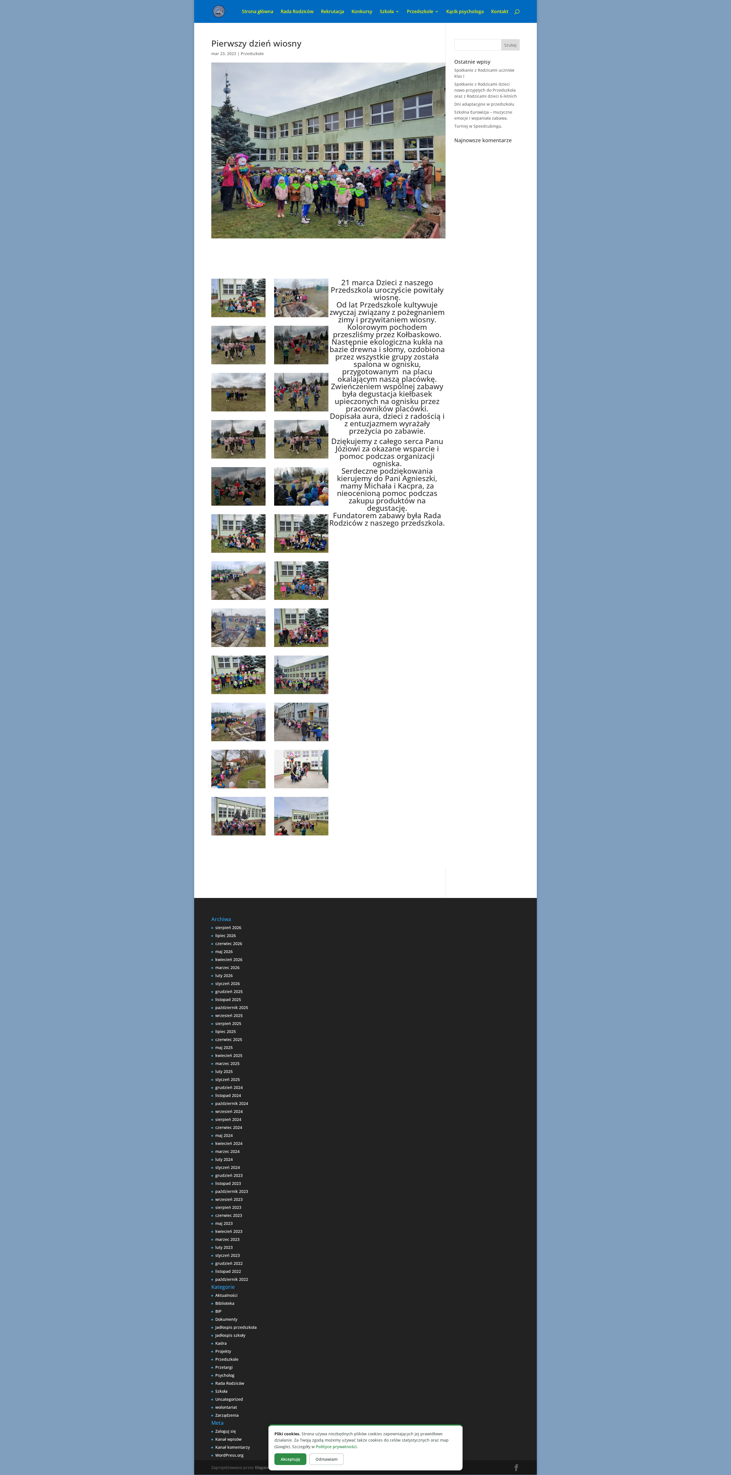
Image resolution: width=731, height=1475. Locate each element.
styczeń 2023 (227, 1255)
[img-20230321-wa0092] (301, 694)
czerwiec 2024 (228, 1127)
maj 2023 (224, 1223)
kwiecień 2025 (228, 1055)
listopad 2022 (228, 1271)
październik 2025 (231, 1007)
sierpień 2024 (228, 1119)
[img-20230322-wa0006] (301, 364)
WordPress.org (229, 1455)
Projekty (223, 1351)
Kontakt (499, 12)
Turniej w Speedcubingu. (478, 126)
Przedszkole (252, 53)
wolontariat (226, 1407)
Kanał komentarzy (232, 1447)
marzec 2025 (227, 1063)
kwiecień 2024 (228, 1143)
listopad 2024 (228, 1095)
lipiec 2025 (225, 1031)
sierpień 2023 (228, 1207)
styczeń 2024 (227, 1167)
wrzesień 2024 (229, 1111)
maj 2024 (224, 1135)
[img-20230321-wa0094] (301, 647)
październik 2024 (231, 1103)
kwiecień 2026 (228, 959)
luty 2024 (224, 1159)
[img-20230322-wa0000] (301, 505)
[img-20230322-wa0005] (301, 458)
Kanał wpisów (228, 1439)
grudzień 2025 (229, 991)
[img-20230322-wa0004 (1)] (238, 364)
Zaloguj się (225, 1431)
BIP (218, 1311)
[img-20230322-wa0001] (238, 411)
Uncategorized (229, 1399)
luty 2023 (224, 1247)
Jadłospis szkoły (230, 1335)
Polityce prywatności (336, 1446)
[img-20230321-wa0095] (301, 599)
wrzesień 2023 (229, 1199)
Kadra (221, 1343)
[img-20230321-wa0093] (238, 694)
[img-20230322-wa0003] (238, 505)
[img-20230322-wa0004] (238, 458)
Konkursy (362, 12)
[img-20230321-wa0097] (301, 552)
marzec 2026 (227, 967)
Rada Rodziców (297, 12)
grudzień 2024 (229, 1087)
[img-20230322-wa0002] (301, 411)
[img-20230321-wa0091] (238, 741)
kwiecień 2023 (228, 1231)
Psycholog (224, 1375)
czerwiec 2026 (228, 943)
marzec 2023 (227, 1239)
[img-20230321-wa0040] (238, 317)
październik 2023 (231, 1191)
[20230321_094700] (301, 835)
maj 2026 (224, 951)
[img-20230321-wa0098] (238, 552)
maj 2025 (224, 1047)
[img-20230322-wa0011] (301, 317)
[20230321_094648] (238, 835)
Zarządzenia (227, 1415)
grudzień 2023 (229, 1175)
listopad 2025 (228, 999)
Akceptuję (290, 1459)
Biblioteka (224, 1303)
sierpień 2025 (228, 1023)
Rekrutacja (332, 12)
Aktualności (226, 1295)
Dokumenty (226, 1319)
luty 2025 (224, 1071)
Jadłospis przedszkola (236, 1327)
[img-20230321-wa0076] (238, 788)
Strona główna (257, 12)
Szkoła (221, 1391)
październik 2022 (231, 1279)
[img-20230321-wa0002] (301, 788)
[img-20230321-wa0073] (301, 741)
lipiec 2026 (225, 935)
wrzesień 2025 (229, 1015)
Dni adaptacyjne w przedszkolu (484, 104)
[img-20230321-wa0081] (238, 647)
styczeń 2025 (227, 1079)
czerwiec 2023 (228, 1215)
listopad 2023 (228, 1183)
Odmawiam (327, 1459)
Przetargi (224, 1367)
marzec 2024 (227, 1151)
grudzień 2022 (229, 1263)
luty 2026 (224, 975)
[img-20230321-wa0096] (238, 599)
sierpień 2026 (228, 927)
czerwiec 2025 (228, 1039)
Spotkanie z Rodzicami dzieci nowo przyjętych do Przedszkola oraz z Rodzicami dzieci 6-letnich (485, 90)
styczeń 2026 (227, 983)
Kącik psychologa (465, 12)
